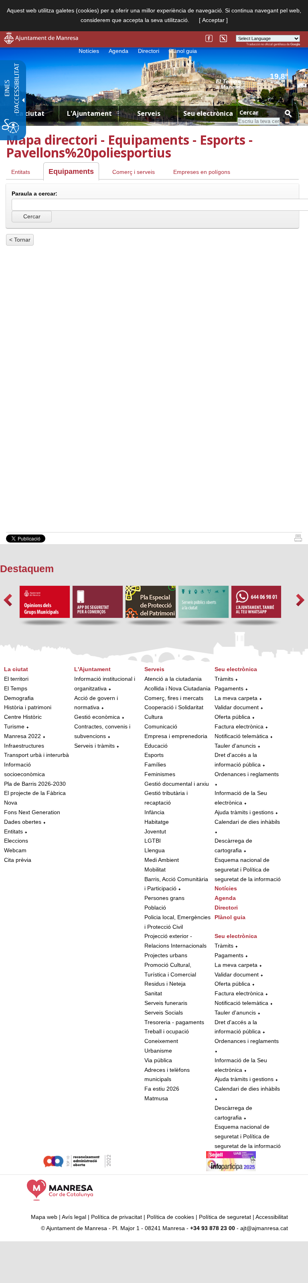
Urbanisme (158, 1050)
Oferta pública (232, 717)
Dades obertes (23, 822)
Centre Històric (23, 717)
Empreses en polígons (201, 172)
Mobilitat (155, 869)
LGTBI (152, 840)
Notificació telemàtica (241, 736)
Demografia (19, 698)
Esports (154, 755)
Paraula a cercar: (34, 193)
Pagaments (229, 688)
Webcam (15, 850)
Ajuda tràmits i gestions (244, 812)
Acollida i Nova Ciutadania (177, 688)
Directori (148, 51)
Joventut (155, 831)
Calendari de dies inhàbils (247, 822)
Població (155, 907)
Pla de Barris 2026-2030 (35, 784)
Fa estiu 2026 (161, 1088)
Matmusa (156, 1098)
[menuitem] (37, 765)
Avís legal (74, 1217)
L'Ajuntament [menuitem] (89, 113)
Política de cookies (170, 1217)
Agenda (118, 51)
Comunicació (160, 726)
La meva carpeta (236, 698)
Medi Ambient (161, 860)
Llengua (154, 850)
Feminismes (159, 774)
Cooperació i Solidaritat (173, 707)
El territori (16, 679)
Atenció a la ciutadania (173, 679)
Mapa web (44, 1217)
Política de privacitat (116, 1217)
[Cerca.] (288, 113)
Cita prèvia (17, 860)
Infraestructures (24, 745)
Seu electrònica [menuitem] (208, 113)
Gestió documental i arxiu (176, 784)
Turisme (14, 726)
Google (295, 44)
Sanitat (153, 993)
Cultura (153, 717)
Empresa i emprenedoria (175, 736)
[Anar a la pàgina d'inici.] (41, 42)
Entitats (20, 172)
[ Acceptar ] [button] (213, 20)
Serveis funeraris (165, 1003)
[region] (258, 84)
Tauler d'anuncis (235, 745)
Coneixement (161, 1041)
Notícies (89, 51)
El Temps (15, 688)
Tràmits (224, 679)
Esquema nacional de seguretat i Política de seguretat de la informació (248, 869)
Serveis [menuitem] (148, 113)
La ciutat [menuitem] (30, 113)
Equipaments (71, 171)
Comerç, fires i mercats (173, 698)
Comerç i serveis (133, 172)
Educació (156, 745)
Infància (154, 812)
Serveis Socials (163, 1012)
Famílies (155, 764)
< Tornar (19, 239)
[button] (8, 600)
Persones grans (164, 898)
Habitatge (156, 822)
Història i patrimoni (27, 707)
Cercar (248, 112)
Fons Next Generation (32, 812)
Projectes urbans (165, 955)
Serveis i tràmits (94, 745)
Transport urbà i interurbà (36, 755)
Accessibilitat (271, 1217)
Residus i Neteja (165, 983)
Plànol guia (183, 51)
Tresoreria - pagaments (174, 1022)
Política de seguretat (225, 1217)
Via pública (158, 1060)
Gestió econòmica (97, 717)
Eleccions (16, 840)
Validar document (237, 707)
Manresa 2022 (22, 736)
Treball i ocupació (166, 1031)
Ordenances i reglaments (247, 774)
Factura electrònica (239, 726)
